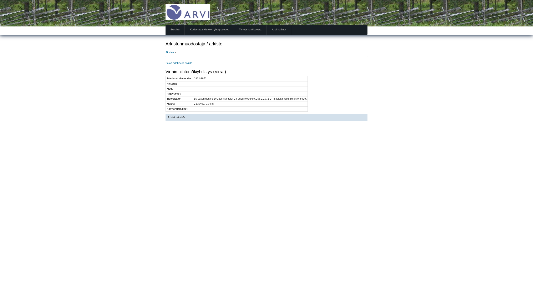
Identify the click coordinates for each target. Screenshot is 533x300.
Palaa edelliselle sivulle (179, 63)
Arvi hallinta (279, 29)
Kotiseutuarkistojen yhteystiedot (209, 29)
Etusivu (175, 29)
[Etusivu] (188, 11)
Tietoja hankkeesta (250, 29)
